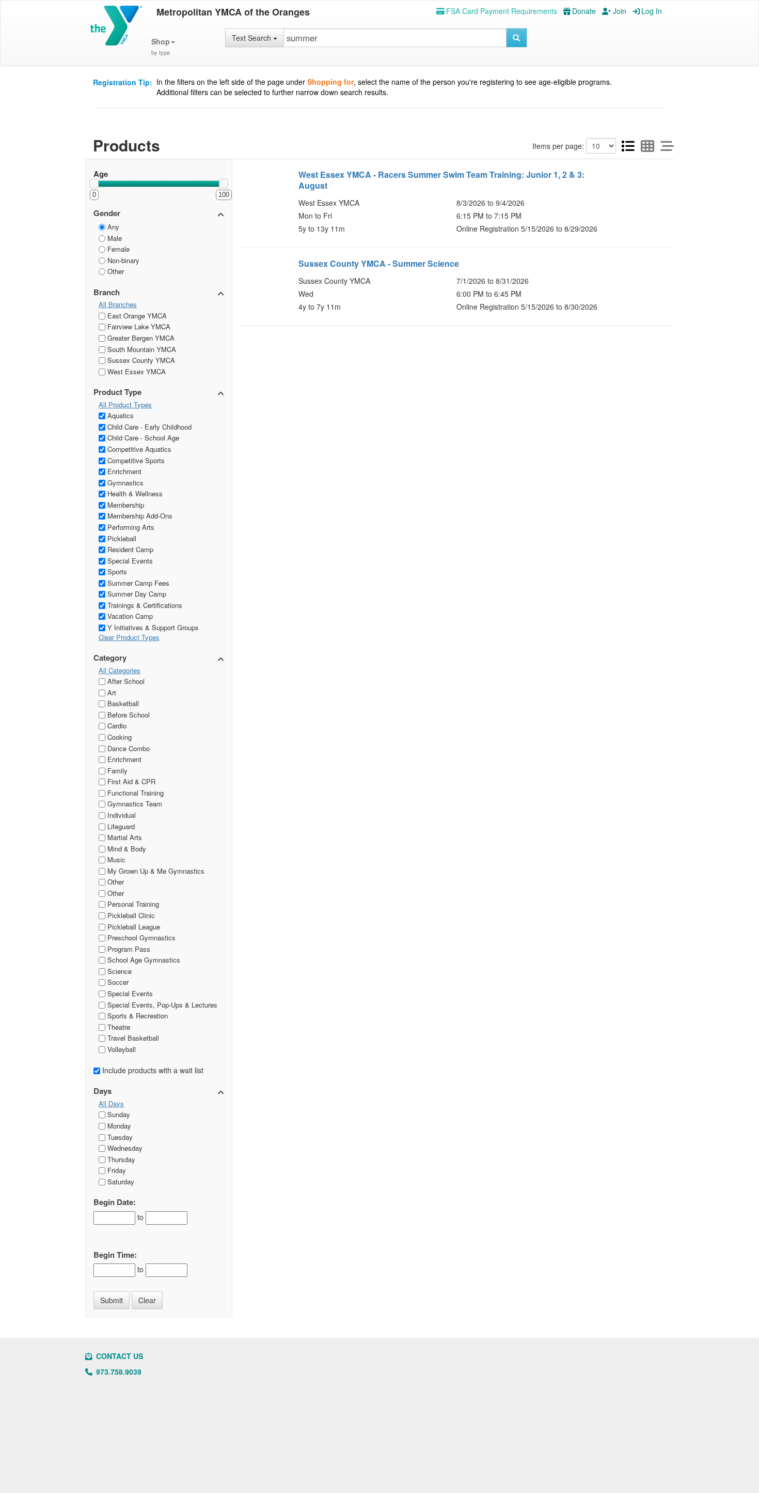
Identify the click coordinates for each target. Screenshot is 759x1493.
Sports (116, 571)
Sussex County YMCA (140, 360)
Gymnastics (124, 482)
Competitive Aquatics (138, 449)
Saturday (119, 1181)
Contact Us (118, 1356)
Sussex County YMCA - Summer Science (378, 263)
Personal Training (132, 904)
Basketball (122, 703)
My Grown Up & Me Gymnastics (154, 871)
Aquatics (119, 415)
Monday (118, 1126)
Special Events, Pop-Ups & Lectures (161, 1005)
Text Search (252, 38)
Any (112, 227)
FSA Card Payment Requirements (501, 11)
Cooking (118, 737)
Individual (120, 815)
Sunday (117, 1114)
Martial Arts (123, 837)
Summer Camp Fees (137, 583)
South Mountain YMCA (140, 349)
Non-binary (122, 260)
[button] (163, 46)
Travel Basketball (132, 1038)
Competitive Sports (135, 460)
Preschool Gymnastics (140, 937)
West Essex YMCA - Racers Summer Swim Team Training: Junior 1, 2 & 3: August (441, 180)
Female (117, 249)
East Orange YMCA (136, 316)
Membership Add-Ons (138, 516)
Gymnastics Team (133, 804)
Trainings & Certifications (143, 605)
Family (116, 770)
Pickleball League (132, 927)
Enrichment (123, 471)
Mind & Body (125, 849)
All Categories (119, 670)
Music (115, 859)
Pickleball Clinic (130, 915)
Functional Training (134, 793)
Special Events (129, 561)
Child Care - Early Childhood (148, 427)
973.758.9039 (117, 1371)
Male (113, 238)
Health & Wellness (134, 493)
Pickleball (120, 538)
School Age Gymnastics (142, 960)
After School (125, 681)
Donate (584, 11)
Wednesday (124, 1148)
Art (110, 692)
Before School (127, 715)
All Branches (118, 304)
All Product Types (125, 404)
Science (118, 971)
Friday (115, 1170)
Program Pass (127, 949)
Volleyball (120, 1049)
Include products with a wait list (151, 1070)
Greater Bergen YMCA (140, 338)
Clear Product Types (129, 637)
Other (114, 271)
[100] (223, 183)
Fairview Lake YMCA (137, 326)
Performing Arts (129, 527)
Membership (124, 505)
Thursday (120, 1159)
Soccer (117, 982)
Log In (651, 11)
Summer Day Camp (135, 594)
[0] (94, 183)
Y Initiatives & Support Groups (152, 627)
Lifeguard (120, 826)
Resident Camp (129, 549)
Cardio (115, 725)
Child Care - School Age (142, 438)
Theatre (117, 1027)
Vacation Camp (129, 616)
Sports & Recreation (136, 1015)
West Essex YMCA (135, 371)
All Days (111, 1103)
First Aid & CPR (130, 781)
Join (619, 11)
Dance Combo (127, 748)
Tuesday (119, 1137)
